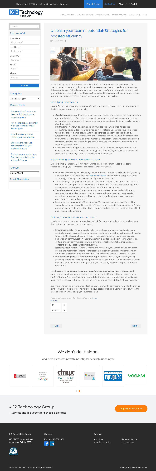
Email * (13, 64)
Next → (135, 326)
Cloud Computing (119, 15)
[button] (19, 376)
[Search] (37, 27)
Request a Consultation (131, 408)
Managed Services (102, 15)
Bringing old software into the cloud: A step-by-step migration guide (23, 114)
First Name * (15, 38)
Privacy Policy (125, 467)
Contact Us (109, 4)
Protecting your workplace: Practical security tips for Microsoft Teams (23, 157)
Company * (15, 56)
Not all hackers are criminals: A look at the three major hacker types (24, 126)
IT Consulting (134, 15)
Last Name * (15, 47)
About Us (71, 15)
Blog (145, 15)
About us (98, 439)
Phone (13, 73)
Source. (95, 298)
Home (63, 15)
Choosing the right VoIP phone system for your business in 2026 (22, 146)
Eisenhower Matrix (97, 175)
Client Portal (93, 4)
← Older (56, 326)
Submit (24, 85)
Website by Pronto (139, 467)
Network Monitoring (85, 15)
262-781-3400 (128, 4)
